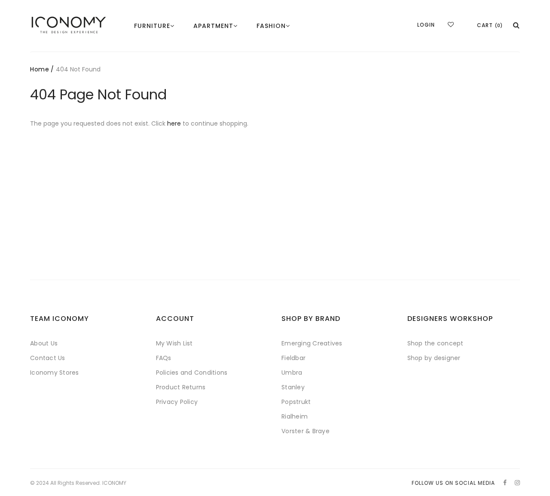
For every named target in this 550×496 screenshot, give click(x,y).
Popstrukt (296, 401)
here (174, 123)
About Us (44, 343)
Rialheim (294, 416)
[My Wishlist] (451, 24)
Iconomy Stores (54, 372)
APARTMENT (213, 26)
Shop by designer (434, 358)
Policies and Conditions (192, 372)
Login (426, 24)
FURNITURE (152, 26)
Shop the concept (435, 343)
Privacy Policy (177, 401)
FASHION (271, 26)
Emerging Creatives (311, 343)
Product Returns (181, 387)
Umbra (291, 372)
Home (39, 69)
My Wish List (174, 343)
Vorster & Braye (305, 431)
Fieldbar (293, 358)
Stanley (293, 387)
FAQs (163, 358)
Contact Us (47, 358)
